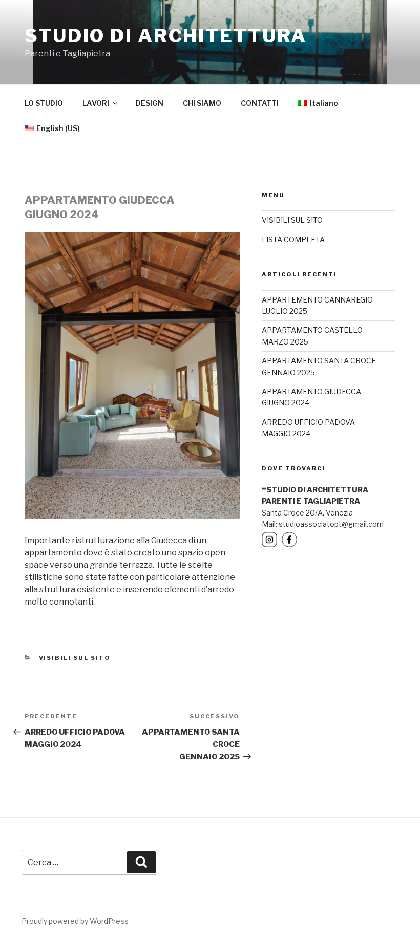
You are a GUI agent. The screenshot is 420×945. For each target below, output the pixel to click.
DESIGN (149, 103)
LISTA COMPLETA (293, 239)
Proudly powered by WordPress (75, 921)
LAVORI (95, 103)
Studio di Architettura (166, 36)
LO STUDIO (44, 103)
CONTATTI (260, 103)
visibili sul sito (75, 657)
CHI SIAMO (202, 103)
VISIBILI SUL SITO (292, 220)
